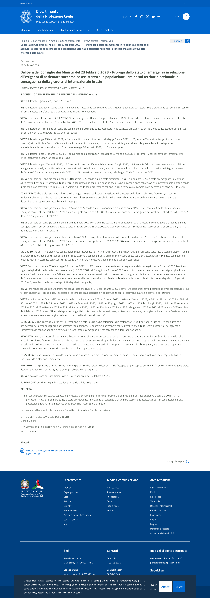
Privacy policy (153, 586)
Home (23, 41)
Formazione (155, 515)
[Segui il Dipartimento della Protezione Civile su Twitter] (146, 16)
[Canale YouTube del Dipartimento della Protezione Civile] (152, 16)
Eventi (153, 519)
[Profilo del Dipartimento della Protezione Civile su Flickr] (158, 16)
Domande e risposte (159, 528)
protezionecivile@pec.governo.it (165, 562)
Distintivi (68, 506)
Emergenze (155, 496)
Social (110, 501)
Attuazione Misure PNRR (162, 533)
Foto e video (113, 506)
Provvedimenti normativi (97, 41)
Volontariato (156, 501)
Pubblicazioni (113, 496)
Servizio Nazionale (159, 487)
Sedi (66, 496)
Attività (67, 487)
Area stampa (113, 487)
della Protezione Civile (54, 14)
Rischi (153, 492)
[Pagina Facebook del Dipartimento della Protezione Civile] (135, 16)
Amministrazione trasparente (64, 41)
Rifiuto (179, 587)
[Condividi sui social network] (187, 41)
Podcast (111, 510)
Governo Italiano (27, 3)
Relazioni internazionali (161, 506)
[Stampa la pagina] (187, 461)
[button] (186, 16)
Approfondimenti (115, 492)
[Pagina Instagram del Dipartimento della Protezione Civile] (140, 16)
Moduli (67, 524)
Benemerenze (70, 510)
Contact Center (71, 519)
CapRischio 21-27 (158, 510)
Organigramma (71, 492)
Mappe (153, 524)
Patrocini (68, 501)
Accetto (165, 587)
